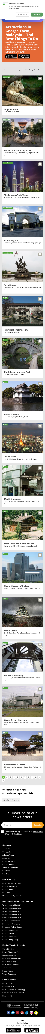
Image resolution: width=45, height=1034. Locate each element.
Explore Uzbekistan (10, 930)
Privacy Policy (38, 831)
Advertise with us (9, 861)
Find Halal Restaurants (11, 958)
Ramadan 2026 (8, 986)
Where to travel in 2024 (11, 914)
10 (36, 777)
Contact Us (6, 852)
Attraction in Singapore (11, 800)
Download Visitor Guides (12, 927)
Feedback (6, 871)
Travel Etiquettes (9, 974)
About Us (6, 849)
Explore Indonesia (9, 936)
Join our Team (8, 855)
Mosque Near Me (9, 955)
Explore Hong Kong (10, 940)
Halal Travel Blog (9, 961)
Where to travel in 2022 (11, 908)
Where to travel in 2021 (11, 905)
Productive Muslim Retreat (13, 993)
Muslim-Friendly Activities (12, 896)
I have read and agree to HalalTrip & (24, 832)
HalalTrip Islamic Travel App (13, 990)
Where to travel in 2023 (11, 911)
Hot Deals (6, 893)
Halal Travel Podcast (10, 965)
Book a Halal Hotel (10, 886)
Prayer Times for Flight (11, 952)
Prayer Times (7, 971)
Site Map (6, 874)
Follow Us (6, 858)
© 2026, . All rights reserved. (23, 1026)
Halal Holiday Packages (12, 883)
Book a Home (7, 889)
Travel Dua (6, 968)
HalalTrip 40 (7, 996)
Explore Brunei (8, 933)
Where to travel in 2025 (11, 918)
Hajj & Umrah (7, 983)
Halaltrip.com (18, 1026)
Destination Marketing (11, 924)
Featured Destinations (11, 921)
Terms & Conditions (14, 834)
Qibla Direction (8, 949)
